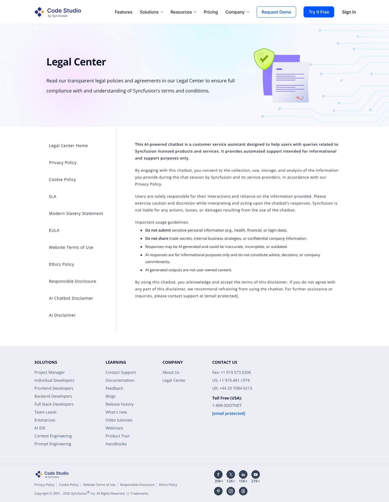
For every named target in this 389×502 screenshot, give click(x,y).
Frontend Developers (53, 388)
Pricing (211, 12)
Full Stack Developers (54, 404)
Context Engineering (53, 436)
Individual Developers (54, 380)
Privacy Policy (148, 184)
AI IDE (39, 428)
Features (123, 12)
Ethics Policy (168, 484)
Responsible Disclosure (137, 484)
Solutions (149, 12)
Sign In (349, 12)
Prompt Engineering (52, 444)
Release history (120, 404)
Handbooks (116, 444)
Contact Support (121, 372)
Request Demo (276, 12)
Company (235, 12)
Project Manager (49, 372)
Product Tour (118, 436)
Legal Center (174, 380)
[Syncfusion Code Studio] (57, 12)
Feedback (114, 388)
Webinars (114, 428)
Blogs (111, 396)
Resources (181, 12)
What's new (116, 412)
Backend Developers (53, 396)
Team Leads (45, 412)
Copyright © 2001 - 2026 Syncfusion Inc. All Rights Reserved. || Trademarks (91, 493)
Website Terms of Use (99, 484)
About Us (170, 372)
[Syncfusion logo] (51, 474)
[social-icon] (218, 474)
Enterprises (44, 420)
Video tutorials (119, 420)
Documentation (120, 380)
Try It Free (319, 12)
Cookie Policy (68, 484)
